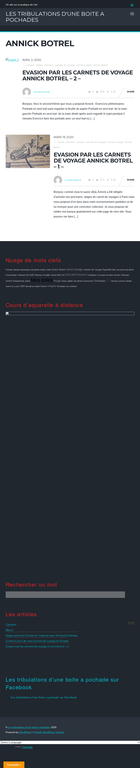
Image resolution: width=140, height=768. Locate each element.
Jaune (8, 286)
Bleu (114, 270)
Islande (129, 281)
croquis (30, 65)
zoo (63, 275)
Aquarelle (107, 269)
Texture (43, 286)
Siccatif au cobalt (32, 286)
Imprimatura (25, 270)
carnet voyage (84, 65)
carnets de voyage (65, 65)
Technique (61, 286)
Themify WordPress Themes (48, 732)
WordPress (25, 732)
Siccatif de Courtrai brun (84, 281)
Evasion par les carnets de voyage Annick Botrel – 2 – (77, 75)
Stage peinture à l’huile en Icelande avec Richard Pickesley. (42, 635)
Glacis (64, 281)
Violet (49, 270)
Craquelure (92, 275)
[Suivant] (132, 623)
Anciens (117, 275)
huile (32, 275)
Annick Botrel (100, 65)
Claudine (11, 624)
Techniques (100, 281)
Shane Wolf (55, 275)
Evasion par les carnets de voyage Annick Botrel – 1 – (93, 160)
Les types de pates (105, 275)
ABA (22, 286)
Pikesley (38, 275)
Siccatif (70, 274)
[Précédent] (129, 623)
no (108, 280)
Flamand (21, 275)
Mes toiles (42, 280)
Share (130, 91)
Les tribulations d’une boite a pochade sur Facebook (62, 683)
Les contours (71, 286)
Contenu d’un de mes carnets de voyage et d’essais (37, 641)
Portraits (9, 270)
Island (27, 281)
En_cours (15, 286)
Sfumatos (125, 275)
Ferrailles (46, 275)
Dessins (49, 65)
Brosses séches (118, 281)
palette (70, 281)
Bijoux (9, 630)
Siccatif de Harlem (38, 270)
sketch (39, 65)
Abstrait (16, 270)
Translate (27, 747)
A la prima (121, 270)
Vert (27, 275)
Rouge (57, 280)
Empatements (18, 281)
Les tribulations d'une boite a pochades (29, 727)
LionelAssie (41, 92)
